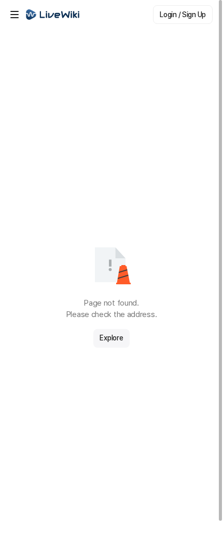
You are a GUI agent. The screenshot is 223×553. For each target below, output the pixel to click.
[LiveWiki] (53, 14)
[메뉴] (14, 14)
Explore (111, 338)
